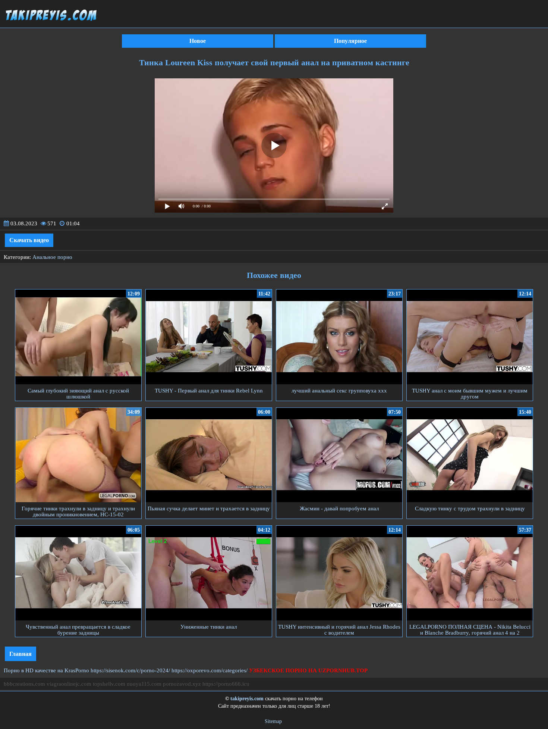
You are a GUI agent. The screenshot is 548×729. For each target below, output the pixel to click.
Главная (20, 654)
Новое (197, 41)
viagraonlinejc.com (69, 684)
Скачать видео (29, 240)
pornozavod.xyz (182, 684)
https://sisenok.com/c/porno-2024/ (130, 670)
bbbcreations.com (24, 684)
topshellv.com (109, 684)
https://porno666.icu (225, 684)
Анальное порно (52, 257)
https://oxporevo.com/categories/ (209, 670)
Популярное (350, 41)
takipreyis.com (247, 698)
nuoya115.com (144, 684)
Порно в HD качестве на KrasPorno (46, 670)
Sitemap (273, 721)
